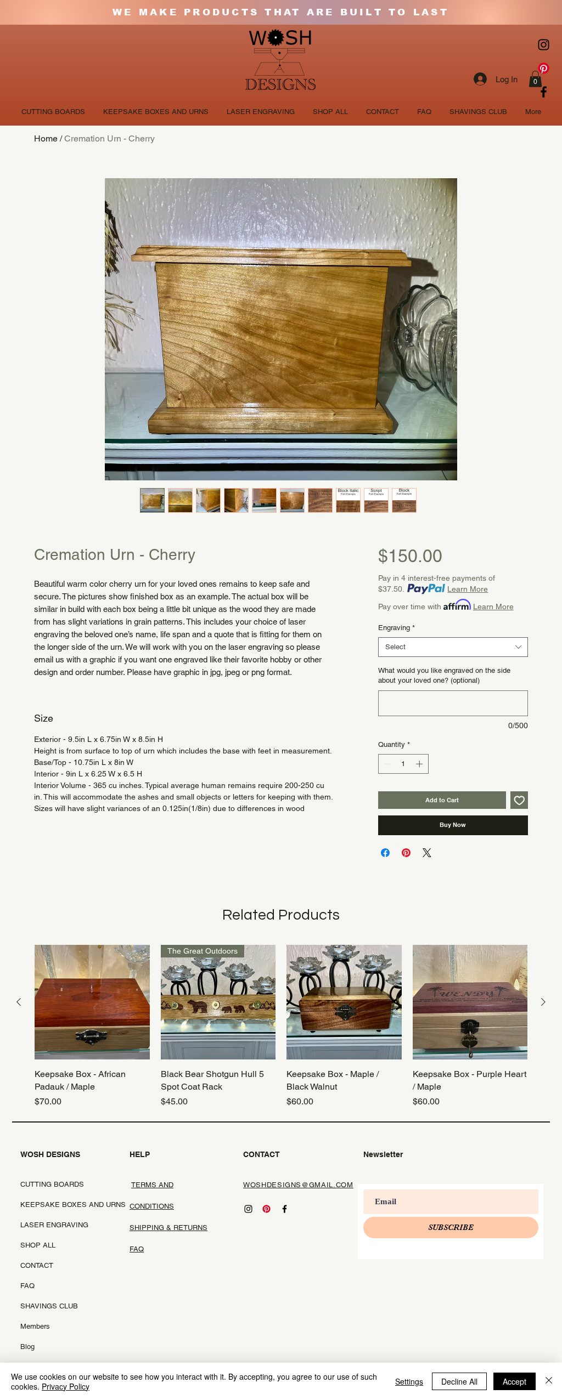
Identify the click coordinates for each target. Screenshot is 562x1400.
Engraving (396, 628)
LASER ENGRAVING (47, 1225)
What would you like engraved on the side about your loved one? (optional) (444, 675)
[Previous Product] (18, 1001)
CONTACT (36, 1265)
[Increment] (420, 764)
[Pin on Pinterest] (406, 852)
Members (35, 1326)
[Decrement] (386, 764)
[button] (535, 79)
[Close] (548, 1381)
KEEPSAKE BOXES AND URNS (47, 1204)
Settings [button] (409, 1381)
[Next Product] (543, 1001)
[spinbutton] (403, 764)
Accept (514, 1381)
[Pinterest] (543, 68)
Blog (27, 1346)
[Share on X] (427, 852)
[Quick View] (92, 1002)
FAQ (27, 1286)
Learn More (467, 589)
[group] (281, 1026)
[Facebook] (543, 91)
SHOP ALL (37, 1245)
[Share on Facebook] (385, 852)
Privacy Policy (65, 1386)
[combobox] (453, 647)
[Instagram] (543, 44)
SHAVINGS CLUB (47, 1306)
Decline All (459, 1381)
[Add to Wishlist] (519, 800)
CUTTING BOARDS (47, 1184)
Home (46, 138)
